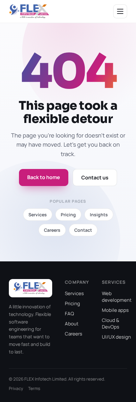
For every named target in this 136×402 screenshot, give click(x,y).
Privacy (16, 388)
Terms (34, 388)
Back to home (43, 177)
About (71, 323)
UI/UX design (116, 337)
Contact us (94, 177)
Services (74, 293)
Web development (117, 296)
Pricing (72, 303)
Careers (73, 333)
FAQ (69, 313)
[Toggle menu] (120, 11)
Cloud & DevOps (110, 323)
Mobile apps (115, 310)
